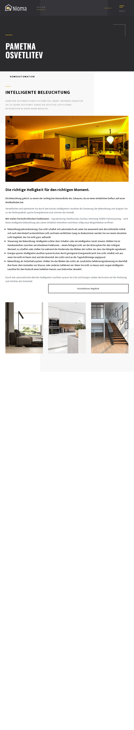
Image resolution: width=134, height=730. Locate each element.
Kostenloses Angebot (88, 289)
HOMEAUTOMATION (22, 76)
